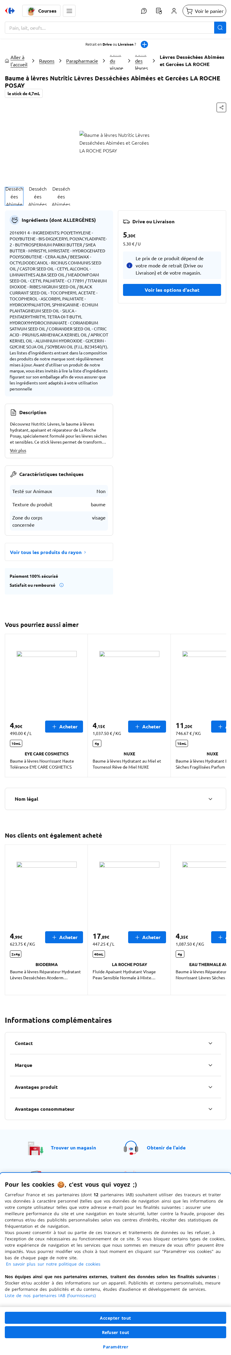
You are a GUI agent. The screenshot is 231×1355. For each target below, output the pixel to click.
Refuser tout (115, 1332)
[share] (221, 107)
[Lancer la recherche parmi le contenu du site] (220, 27)
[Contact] (210, 1043)
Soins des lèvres (141, 60)
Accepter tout (115, 1318)
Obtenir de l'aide (166, 1147)
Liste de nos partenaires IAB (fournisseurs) (50, 1295)
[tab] (14, 196)
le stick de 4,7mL (24, 93)
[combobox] (115, 28)
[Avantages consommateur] (210, 1109)
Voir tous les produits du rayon (46, 552)
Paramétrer (115, 1347)
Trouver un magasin (73, 1147)
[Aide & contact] (143, 11)
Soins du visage (116, 60)
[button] (69, 11)
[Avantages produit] (210, 1087)
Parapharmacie (82, 61)
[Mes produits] (158, 11)
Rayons (46, 61)
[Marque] (210, 1065)
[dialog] (115, 1264)
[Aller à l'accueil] (10, 11)
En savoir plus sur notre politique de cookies (53, 1264)
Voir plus (18, 450)
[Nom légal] (210, 799)
